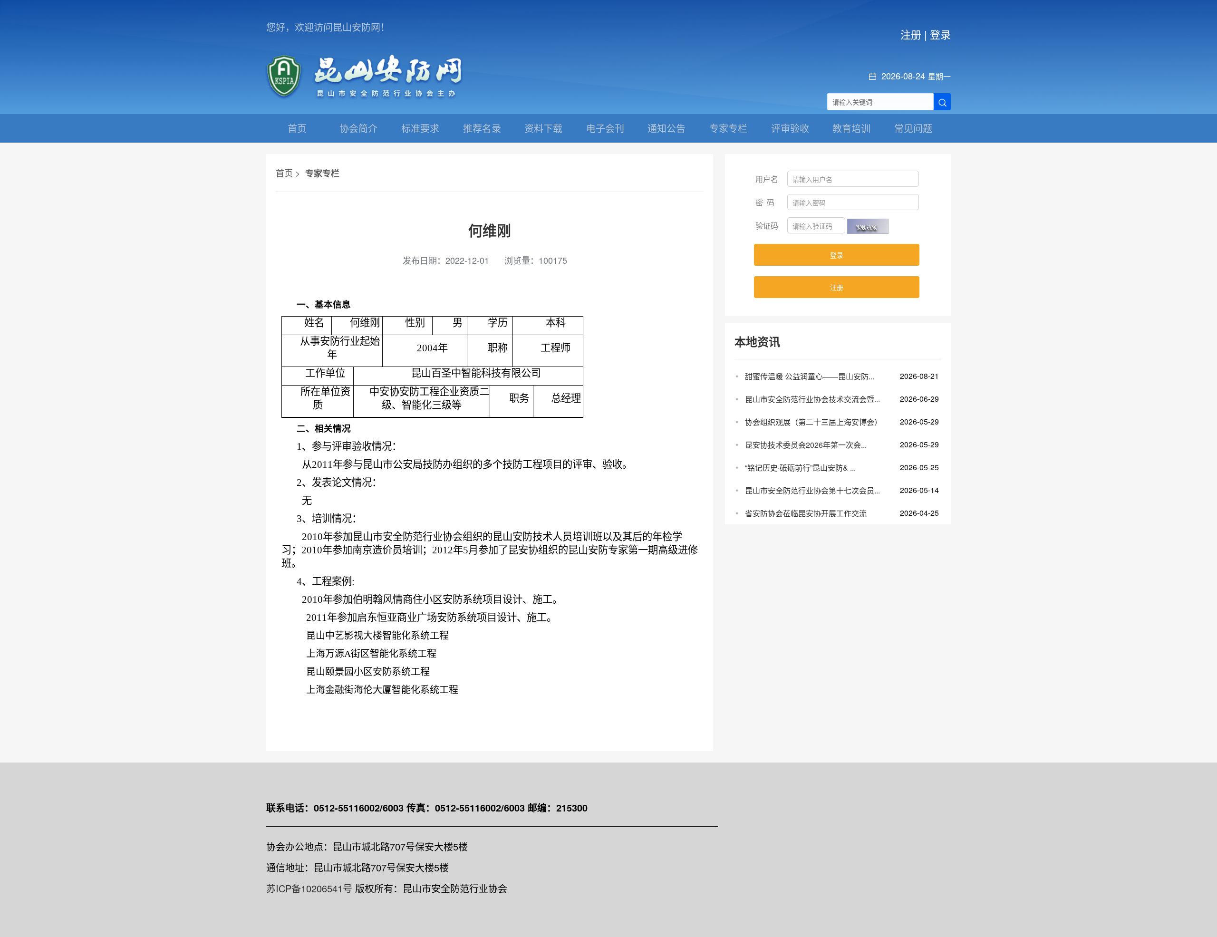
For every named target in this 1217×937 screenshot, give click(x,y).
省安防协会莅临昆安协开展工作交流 (806, 513)
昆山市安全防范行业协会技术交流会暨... (812, 399)
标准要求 (420, 128)
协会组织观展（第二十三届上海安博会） (813, 421)
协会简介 (358, 128)
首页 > (288, 172)
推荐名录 (482, 128)
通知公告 (666, 128)
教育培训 (851, 128)
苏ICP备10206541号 (309, 888)
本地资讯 (757, 341)
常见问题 (913, 128)
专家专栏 (728, 128)
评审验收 (790, 128)
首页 (297, 128)
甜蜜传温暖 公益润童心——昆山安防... (809, 376)
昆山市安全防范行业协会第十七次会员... (812, 490)
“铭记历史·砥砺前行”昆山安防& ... (800, 467)
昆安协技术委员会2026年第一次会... (806, 444)
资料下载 (543, 128)
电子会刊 (605, 128)
